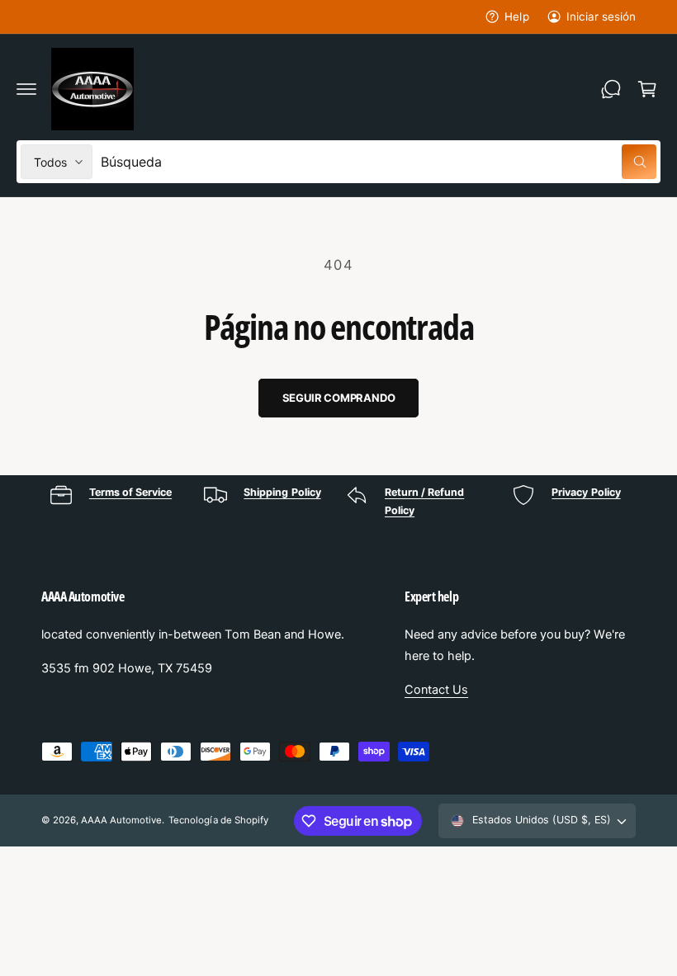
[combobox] (378, 161)
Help (516, 16)
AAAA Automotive (121, 820)
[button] (26, 89)
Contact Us (436, 689)
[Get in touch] (611, 89)
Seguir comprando (338, 397)
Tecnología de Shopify (217, 820)
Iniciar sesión (601, 16)
